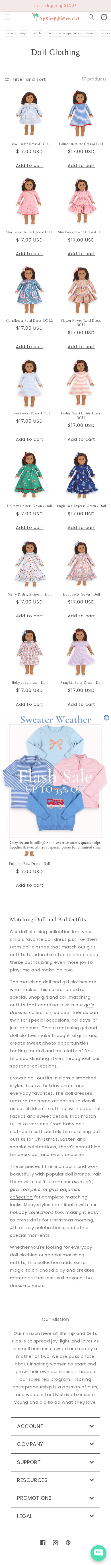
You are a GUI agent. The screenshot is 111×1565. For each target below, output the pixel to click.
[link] (55, 782)
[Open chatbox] (98, 1553)
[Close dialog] (106, 717)
